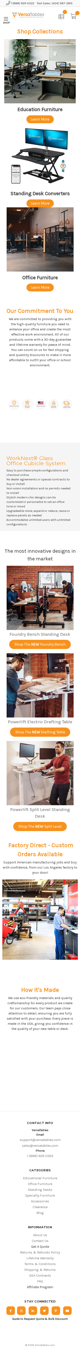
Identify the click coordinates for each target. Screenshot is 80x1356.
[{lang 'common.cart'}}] (75, 16)
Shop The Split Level (40, 826)
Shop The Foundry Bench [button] (40, 644)
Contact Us (40, 1241)
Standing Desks (40, 1190)
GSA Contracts (40, 1275)
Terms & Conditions (40, 1264)
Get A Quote (40, 1247)
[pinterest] (56, 1310)
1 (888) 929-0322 (22, 3)
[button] (40, 71)
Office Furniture (40, 1184)
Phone (40, 1151)
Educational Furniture (40, 1178)
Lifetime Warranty (40, 1258)
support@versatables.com (40, 1140)
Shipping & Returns (40, 1270)
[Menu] (6, 19)
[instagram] (21, 1310)
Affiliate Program (40, 1287)
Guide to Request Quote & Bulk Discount (40, 1319)
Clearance (40, 1207)
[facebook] (10, 1310)
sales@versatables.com (40, 1146)
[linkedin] (33, 1310)
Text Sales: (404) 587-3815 (55, 3)
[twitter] (44, 1310)
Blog (40, 1213)
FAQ (40, 1281)
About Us (40, 1235)
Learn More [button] (40, 119)
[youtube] (67, 1310)
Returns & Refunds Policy (40, 1252)
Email (40, 1134)
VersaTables (40, 1130)
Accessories (40, 1201)
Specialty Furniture (40, 1195)
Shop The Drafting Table (40, 732)
